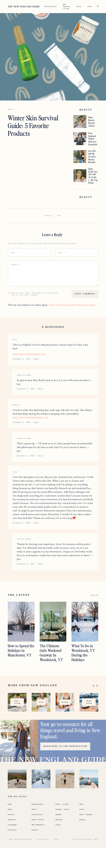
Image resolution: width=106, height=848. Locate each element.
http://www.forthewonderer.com (30, 417)
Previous (49, 216)
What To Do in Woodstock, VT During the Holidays (83, 652)
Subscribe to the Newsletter (65, 746)
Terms (56, 839)
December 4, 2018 (26, 389)
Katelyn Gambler (86, 839)
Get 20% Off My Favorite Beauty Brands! (92, 156)
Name (14, 252)
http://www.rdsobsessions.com (29, 354)
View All (94, 595)
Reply (36, 359)
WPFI (96, 839)
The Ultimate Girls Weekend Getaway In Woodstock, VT (51, 652)
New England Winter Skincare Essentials (92, 139)
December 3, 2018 (22, 359)
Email (61, 252)
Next (59, 216)
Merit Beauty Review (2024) (91, 121)
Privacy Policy (43, 839)
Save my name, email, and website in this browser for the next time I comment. (35, 294)
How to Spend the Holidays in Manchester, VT (21, 650)
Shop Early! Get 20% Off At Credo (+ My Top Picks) (93, 175)
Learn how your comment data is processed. (72, 304)
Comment (15, 265)
